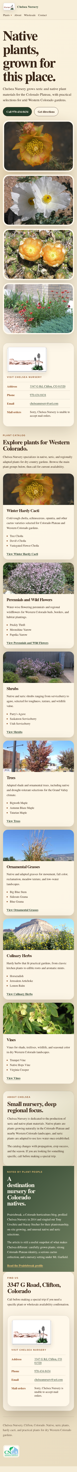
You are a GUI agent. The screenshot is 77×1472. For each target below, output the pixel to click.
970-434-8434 (38, 395)
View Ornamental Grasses (22, 910)
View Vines (13, 1078)
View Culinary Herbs (20, 994)
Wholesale (30, 15)
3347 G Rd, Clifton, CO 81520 (47, 386)
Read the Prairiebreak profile (25, 1265)
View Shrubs (14, 732)
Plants (6, 15)
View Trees (13, 821)
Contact (42, 15)
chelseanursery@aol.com (44, 403)
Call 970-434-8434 (17, 112)
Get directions (46, 112)
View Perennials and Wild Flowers (27, 643)
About (17, 15)
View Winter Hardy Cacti (22, 554)
